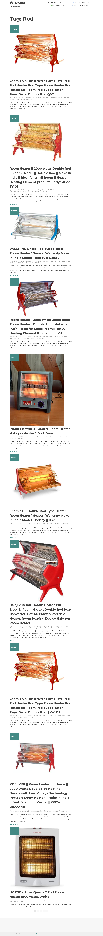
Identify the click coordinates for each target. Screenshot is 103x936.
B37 (47, 523)
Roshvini (45, 811)
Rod (17, 99)
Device (63, 626)
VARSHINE (31, 262)
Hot (38, 628)
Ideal (15, 191)
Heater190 (29, 628)
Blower (53, 626)
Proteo (12, 934)
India (18, 191)
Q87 (14, 99)
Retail (46, 628)
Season (19, 262)
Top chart (52, 2)
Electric (48, 436)
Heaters (64, 97)
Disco (46, 97)
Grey (51, 436)
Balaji (49, 626)
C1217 (47, 715)
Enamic (55, 97)
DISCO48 (52, 810)
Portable (42, 628)
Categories (63, 2)
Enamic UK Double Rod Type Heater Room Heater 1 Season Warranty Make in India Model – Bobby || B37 (39, 515)
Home (68, 97)
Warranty (36, 262)
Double (51, 97)
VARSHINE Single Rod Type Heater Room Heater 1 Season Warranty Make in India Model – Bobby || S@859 (39, 253)
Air (46, 626)
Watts (46, 191)
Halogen (55, 436)
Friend (61, 810)
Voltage (57, 811)
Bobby (47, 261)
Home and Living (36, 97)
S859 (15, 262)
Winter (65, 811)
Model (58, 261)
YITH (36, 934)
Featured (41, 2)
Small (42, 191)
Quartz (68, 436)
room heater (25, 99)
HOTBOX (52, 900)
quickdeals (14, 97)
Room (20, 99)
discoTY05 (48, 190)
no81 (17, 338)
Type (30, 99)
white (22, 901)
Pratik (63, 436)
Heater (60, 97)
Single (22, 262)
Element (58, 190)
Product (25, 191)
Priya (11, 99)
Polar (56, 900)
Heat (20, 628)
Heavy (11, 191)
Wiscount (17, 3)
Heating (67, 190)
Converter (57, 626)
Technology (51, 811)
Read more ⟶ (14, 112)
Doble (47, 336)
